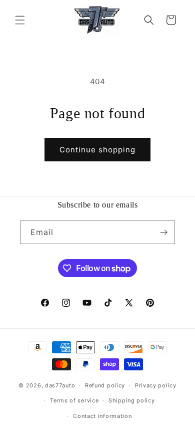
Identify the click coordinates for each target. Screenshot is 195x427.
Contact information (102, 415)
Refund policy (105, 385)
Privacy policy (155, 385)
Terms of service (74, 400)
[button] (20, 20)
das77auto (60, 385)
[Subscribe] (163, 232)
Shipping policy (131, 400)
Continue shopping (98, 149)
